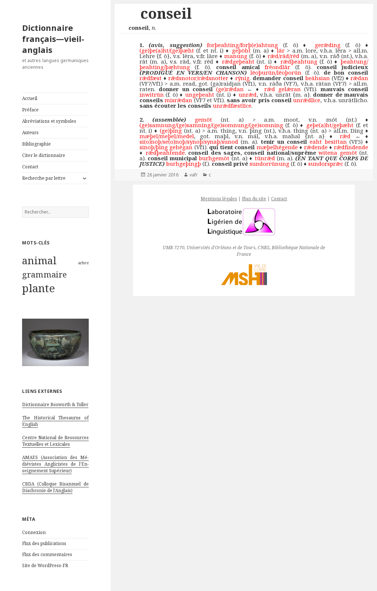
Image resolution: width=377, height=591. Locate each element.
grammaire (44, 274)
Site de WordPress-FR (45, 565)
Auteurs (30, 132)
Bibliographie (36, 144)
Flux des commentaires (47, 554)
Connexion (34, 532)
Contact (30, 167)
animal (39, 260)
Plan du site (254, 199)
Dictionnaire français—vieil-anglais (53, 38)
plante (38, 288)
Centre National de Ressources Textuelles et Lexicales (55, 440)
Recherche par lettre (44, 178)
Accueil (29, 98)
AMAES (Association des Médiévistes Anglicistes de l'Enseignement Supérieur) (55, 464)
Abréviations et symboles (49, 121)
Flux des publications (44, 543)
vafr (194, 175)
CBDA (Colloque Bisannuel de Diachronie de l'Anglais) (55, 487)
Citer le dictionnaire (43, 155)
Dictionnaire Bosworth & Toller (55, 404)
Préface (30, 110)
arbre (83, 262)
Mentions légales (219, 199)
